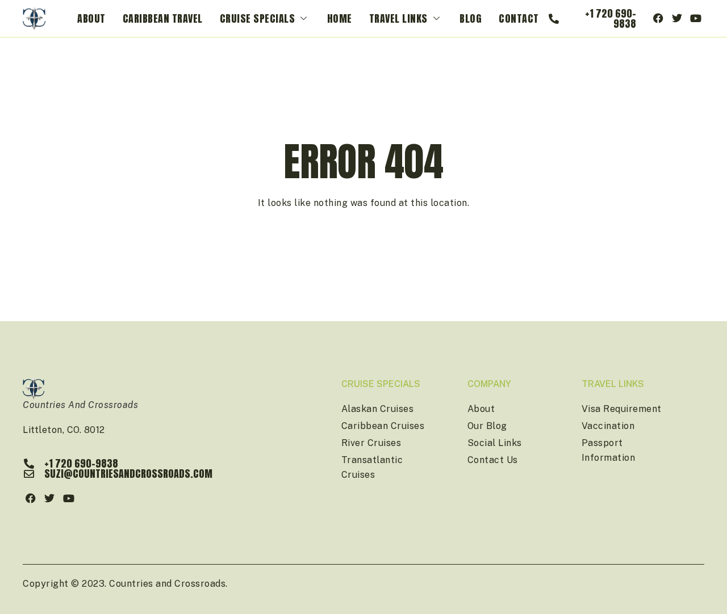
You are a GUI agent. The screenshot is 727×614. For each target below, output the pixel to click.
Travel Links (398, 18)
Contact (519, 18)
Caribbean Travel (163, 18)
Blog (470, 18)
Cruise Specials (257, 18)
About (91, 18)
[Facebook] (658, 18)
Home (339, 18)
